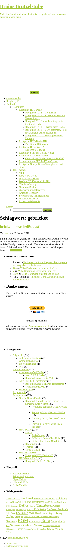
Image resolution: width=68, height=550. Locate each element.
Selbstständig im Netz (23, 476)
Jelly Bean (10, 513)
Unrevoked (41, 529)
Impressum (11, 543)
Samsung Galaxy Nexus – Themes (49, 418)
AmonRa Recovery (28, 192)
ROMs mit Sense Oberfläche (46, 438)
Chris (15, 273)
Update (50, 528)
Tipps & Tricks (32, 449)
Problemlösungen (27, 363)
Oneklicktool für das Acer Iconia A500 (44, 158)
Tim (15, 268)
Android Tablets (21, 369)
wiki (21, 366)
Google (56, 505)
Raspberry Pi (12, 101)
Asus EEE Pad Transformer (33, 381)
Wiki (21, 172)
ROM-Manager (34, 521)
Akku (17, 499)
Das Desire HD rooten (36, 144)
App (7, 502)
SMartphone (10, 529)
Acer (13, 499)
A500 (8, 499)
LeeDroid (22, 513)
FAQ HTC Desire (28, 175)
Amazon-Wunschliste (39, 326)
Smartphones (19, 395)
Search (9, 206)
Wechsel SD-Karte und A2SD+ (34, 181)
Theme (19, 529)
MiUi (32, 513)
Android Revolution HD (44, 498)
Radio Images (38, 435)
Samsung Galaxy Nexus (37, 403)
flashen (32, 506)
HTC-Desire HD (27, 452)
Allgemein (18, 355)
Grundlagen (10, 510)
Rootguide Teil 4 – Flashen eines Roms (45, 127)
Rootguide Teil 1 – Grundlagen (40, 112)
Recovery (11, 521)
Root (45, 520)
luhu (7, 233)
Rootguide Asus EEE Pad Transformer (38, 161)
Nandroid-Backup (28, 187)
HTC (29, 509)
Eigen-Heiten (19, 479)
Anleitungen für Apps (30, 358)
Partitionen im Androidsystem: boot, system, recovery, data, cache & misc (40, 264)
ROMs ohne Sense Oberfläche (47, 441)
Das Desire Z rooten (35, 149)
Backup (54, 502)
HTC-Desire (25, 429)
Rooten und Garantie (29, 201)
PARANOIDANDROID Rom (35, 516)
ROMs (28, 432)
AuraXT (47, 502)
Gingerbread (44, 505)
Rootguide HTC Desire (30, 109)
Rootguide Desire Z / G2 (31, 147)
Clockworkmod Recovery (32, 190)
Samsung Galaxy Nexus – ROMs (48, 412)
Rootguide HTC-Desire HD (33, 141)
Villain (59, 528)
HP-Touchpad (21, 509)
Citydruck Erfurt (21, 482)
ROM (23, 520)
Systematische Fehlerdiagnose (34, 195)
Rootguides (18, 107)
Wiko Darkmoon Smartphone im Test (39, 268)
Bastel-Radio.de (21, 473)
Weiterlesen (16, 250)
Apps (12, 502)
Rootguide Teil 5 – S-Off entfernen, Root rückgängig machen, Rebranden (45, 131)
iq (14, 271)
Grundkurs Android (29, 361)
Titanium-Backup (27, 184)
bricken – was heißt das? (20, 226)
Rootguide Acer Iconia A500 (33, 155)
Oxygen (19, 516)
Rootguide (30, 444)
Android (10, 104)
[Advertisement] (34, 55)
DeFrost (24, 505)
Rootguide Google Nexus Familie (42, 401)
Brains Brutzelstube (18, 537)
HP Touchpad (26, 389)
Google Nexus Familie (30, 398)
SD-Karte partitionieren (51, 526)
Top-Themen (19, 170)
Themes (29, 446)
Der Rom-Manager (28, 198)
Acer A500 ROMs (34, 375)
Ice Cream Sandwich (57, 509)
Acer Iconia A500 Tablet (31, 372)
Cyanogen (15, 506)
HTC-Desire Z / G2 (29, 458)
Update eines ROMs (29, 178)
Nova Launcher (41, 513)
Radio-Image (53, 516)
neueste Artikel (13, 98)
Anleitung (61, 498)
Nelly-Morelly (20, 485)
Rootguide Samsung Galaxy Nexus (36, 152)
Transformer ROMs (35, 386)
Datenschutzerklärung (17, 546)
